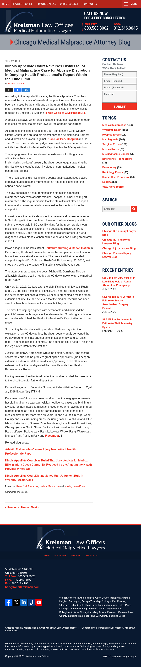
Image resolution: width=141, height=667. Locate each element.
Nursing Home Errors (74, 486)
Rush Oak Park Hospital (62, 139)
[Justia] (31, 602)
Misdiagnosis (113, 139)
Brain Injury (112, 167)
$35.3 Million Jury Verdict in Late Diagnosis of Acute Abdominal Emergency (118, 281)
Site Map (75, 555)
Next (35, 507)
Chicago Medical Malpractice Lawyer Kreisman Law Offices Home (41, 627)
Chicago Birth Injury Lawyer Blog (119, 233)
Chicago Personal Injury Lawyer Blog (116, 255)
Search (134, 209)
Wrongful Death (115, 129)
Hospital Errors (114, 134)
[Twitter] (16, 602)
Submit (120, 106)
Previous (12, 507)
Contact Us (91, 555)
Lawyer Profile (22, 4)
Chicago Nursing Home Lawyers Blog (116, 241)
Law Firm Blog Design (119, 656)
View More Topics (113, 186)
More (134, 4)
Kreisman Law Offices (37, 656)
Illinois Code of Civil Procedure (65, 112)
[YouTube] (39, 602)
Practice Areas (46, 4)
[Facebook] (8, 602)
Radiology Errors (115, 172)
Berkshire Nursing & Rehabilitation (67, 248)
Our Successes (69, 4)
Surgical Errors (114, 144)
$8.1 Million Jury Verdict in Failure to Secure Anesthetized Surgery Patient (118, 302)
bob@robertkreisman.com (22, 587)
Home (5, 4)
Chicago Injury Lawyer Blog (119, 248)
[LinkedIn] (24, 602)
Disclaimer (60, 555)
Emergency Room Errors (117, 160)
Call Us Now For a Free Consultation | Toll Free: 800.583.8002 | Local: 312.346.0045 (110, 21)
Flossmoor (52, 435)
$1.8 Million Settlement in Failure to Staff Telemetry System (117, 323)
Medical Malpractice (49, 486)
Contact (90, 4)
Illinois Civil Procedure (27, 486)
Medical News (113, 149)
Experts (109, 181)
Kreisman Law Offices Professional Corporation (39, 21)
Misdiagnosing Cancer (118, 153)
